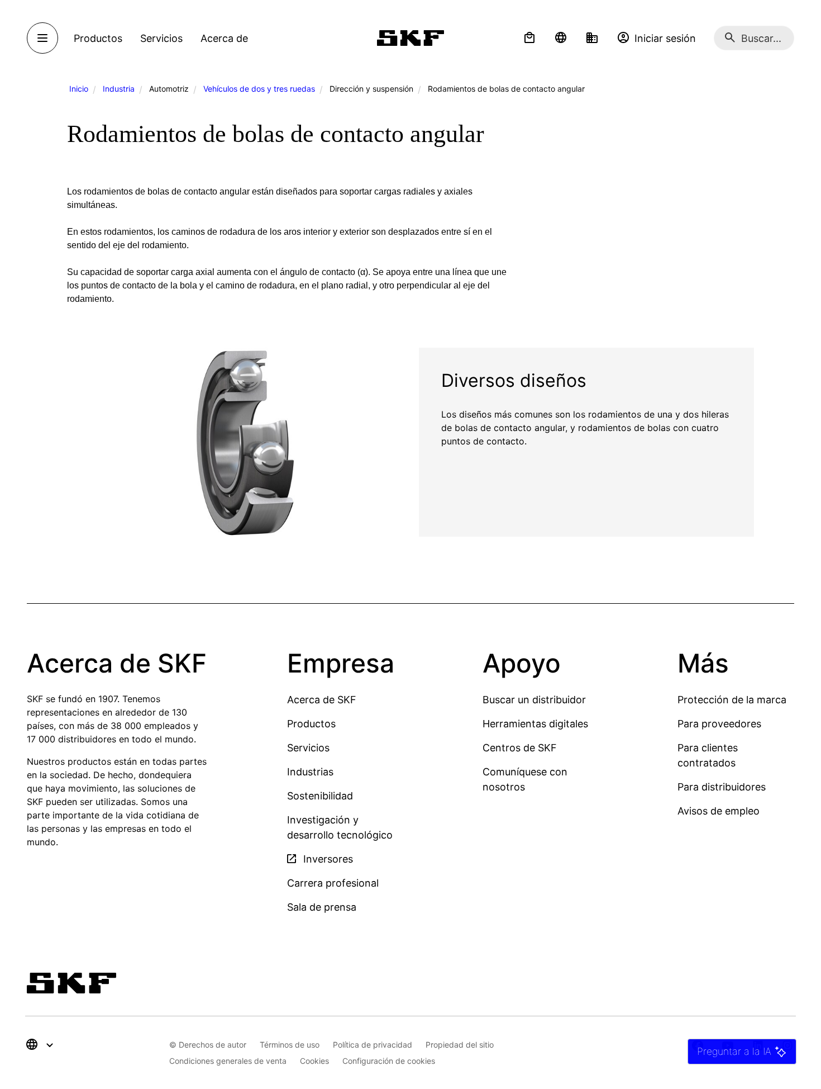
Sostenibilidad (320, 796)
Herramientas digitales (535, 724)
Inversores (326, 859)
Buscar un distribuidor (534, 700)
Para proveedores (719, 724)
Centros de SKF (520, 748)
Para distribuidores (721, 787)
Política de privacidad (372, 1044)
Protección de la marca (731, 700)
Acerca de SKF (321, 700)
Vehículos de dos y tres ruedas (259, 88)
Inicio (78, 88)
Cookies (314, 1061)
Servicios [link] (161, 38)
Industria (119, 88)
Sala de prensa (321, 907)
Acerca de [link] (224, 38)
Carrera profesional (333, 883)
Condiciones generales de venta (228, 1061)
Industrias (310, 772)
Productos (311, 724)
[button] (529, 38)
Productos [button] (98, 38)
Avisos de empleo (718, 811)
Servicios (308, 748)
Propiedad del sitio (460, 1044)
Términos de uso (289, 1044)
